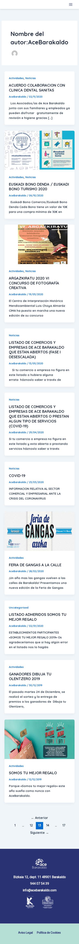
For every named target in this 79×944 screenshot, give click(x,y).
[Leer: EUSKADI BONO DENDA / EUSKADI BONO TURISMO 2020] (39, 150)
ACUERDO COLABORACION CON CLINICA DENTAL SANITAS (37, 88)
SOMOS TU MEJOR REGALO (33, 773)
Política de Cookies (49, 932)
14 (47, 825)
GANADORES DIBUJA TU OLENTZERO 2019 (30, 676)
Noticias (30, 78)
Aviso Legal (25, 932)
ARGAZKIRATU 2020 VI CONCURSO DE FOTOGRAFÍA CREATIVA (34, 283)
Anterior (39, 818)
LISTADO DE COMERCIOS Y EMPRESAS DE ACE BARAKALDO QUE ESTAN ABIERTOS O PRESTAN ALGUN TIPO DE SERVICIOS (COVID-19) (39, 416)
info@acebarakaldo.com (40, 890)
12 (31, 825)
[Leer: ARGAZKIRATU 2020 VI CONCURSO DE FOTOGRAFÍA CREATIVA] (39, 244)
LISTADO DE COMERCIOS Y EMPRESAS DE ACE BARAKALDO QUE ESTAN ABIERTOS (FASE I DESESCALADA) (36, 349)
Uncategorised (18, 607)
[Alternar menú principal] (70, 4)
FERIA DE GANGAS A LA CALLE (35, 565)
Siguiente (39, 833)
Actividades (16, 78)
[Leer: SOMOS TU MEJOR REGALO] (39, 739)
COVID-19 (17, 475)
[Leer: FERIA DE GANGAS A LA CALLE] (39, 531)
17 (63, 825)
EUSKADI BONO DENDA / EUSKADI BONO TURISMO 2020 (39, 187)
